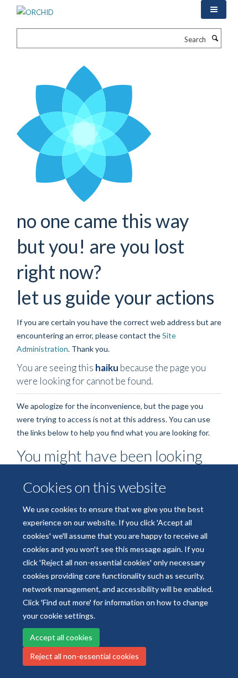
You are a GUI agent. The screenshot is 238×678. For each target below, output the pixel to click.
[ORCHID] (35, 8)
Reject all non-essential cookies (84, 656)
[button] (213, 9)
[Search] (215, 38)
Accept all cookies (61, 637)
